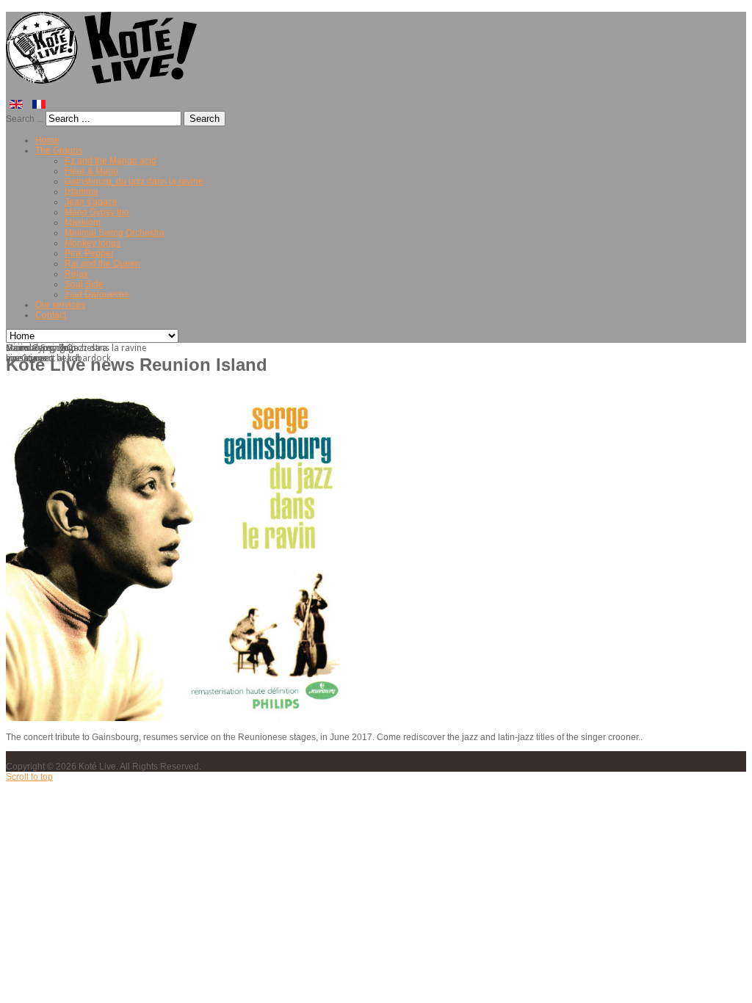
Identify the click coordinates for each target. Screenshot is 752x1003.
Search (204, 118)
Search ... (24, 119)
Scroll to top (29, 777)
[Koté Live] (104, 77)
